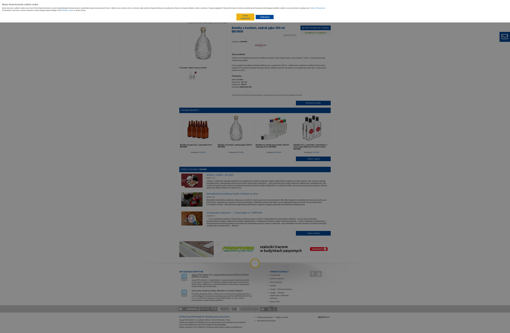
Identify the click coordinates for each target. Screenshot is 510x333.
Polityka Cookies (68, 10)
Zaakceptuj (264, 17)
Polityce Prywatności (317, 8)
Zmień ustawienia (245, 17)
